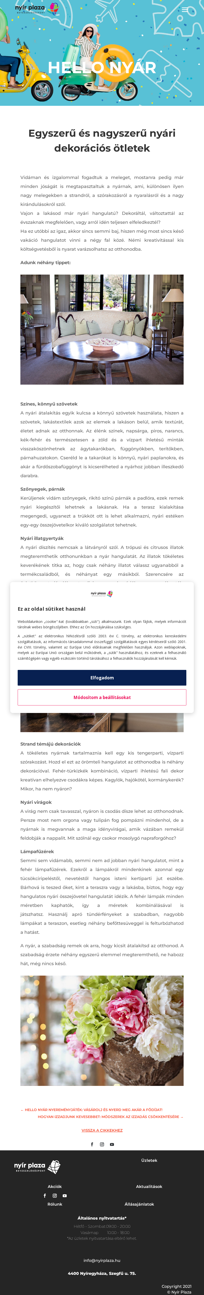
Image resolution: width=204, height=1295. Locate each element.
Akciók (55, 1186)
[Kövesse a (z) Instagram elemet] (102, 1144)
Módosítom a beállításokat (102, 697)
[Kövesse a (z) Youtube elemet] (112, 1144)
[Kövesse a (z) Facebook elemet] (92, 1144)
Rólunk (55, 1204)
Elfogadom (102, 678)
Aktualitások (149, 1186)
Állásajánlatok (139, 1204)
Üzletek (149, 1160)
